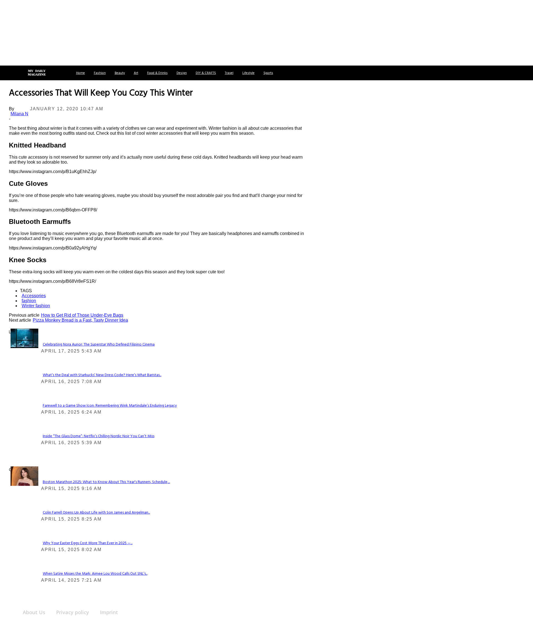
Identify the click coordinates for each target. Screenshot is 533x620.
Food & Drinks (157, 73)
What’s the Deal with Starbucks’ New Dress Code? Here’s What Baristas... (102, 375)
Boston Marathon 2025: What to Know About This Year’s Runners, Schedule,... (106, 482)
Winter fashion (36, 305)
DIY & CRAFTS (206, 73)
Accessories (34, 295)
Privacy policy (72, 612)
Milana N (19, 113)
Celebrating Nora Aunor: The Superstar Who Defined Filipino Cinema (99, 344)
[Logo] (36, 73)
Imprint (109, 612)
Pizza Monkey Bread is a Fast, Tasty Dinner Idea (80, 320)
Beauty (120, 73)
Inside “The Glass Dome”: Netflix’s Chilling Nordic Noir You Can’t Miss (98, 436)
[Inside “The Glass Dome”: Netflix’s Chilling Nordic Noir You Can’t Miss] (24, 338)
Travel (229, 73)
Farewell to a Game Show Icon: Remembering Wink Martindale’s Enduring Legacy (110, 405)
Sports (268, 73)
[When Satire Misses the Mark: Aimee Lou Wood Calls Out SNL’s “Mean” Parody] (24, 475)
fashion (29, 300)
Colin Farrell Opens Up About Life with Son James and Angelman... (96, 512)
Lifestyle (248, 73)
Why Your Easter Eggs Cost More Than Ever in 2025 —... (87, 543)
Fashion (100, 73)
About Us (34, 612)
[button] (10, 72)
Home (80, 73)
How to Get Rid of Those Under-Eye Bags (82, 315)
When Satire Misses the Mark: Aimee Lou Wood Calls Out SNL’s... (95, 574)
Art (136, 73)
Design (182, 73)
